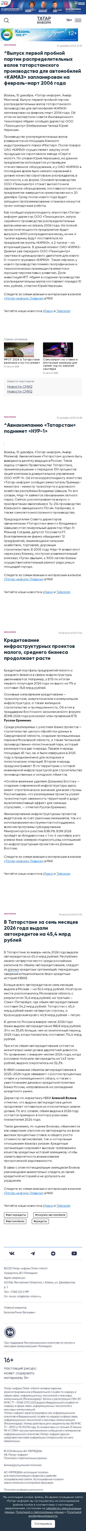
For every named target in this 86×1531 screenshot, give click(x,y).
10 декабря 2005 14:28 (69, 418)
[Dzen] (53, 1253)
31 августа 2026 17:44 (70, 633)
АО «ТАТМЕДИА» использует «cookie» (26, 1472)
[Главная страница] (44, 20)
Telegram (63, 311)
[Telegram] (33, 1253)
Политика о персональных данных (25, 1458)
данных (13, 969)
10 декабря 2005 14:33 (69, 46)
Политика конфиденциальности (23, 1490)
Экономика (10, 45)
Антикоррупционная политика (23, 1465)
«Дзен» (48, 311)
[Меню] (78, 20)
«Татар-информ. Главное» (24, 298)
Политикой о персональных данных (40, 1512)
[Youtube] (74, 1253)
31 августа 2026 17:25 (70, 915)
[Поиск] (6, 20)
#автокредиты (16, 1215)
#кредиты (40, 1221)
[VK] (11, 1253)
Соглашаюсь (43, 1523)
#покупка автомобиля (50, 1215)
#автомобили (15, 1221)
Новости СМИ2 (19, 387)
